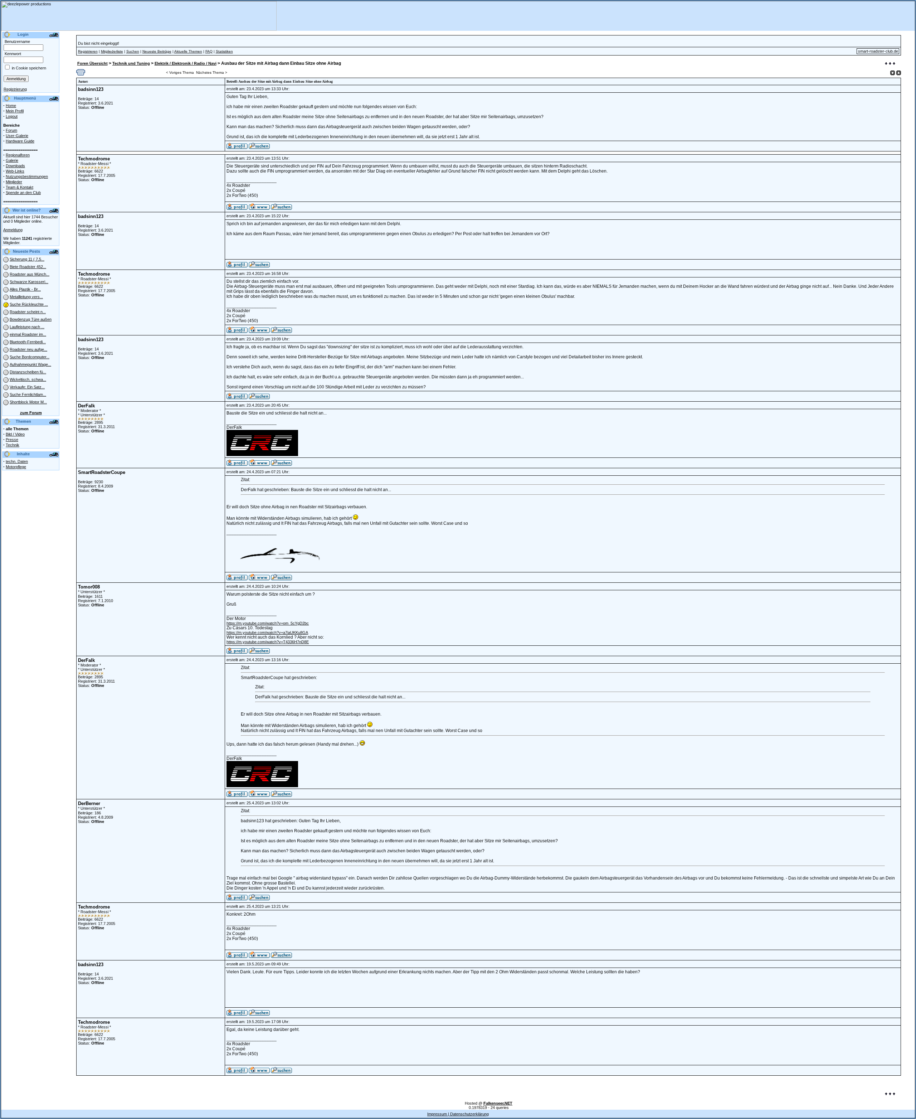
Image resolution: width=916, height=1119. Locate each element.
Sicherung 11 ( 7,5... (27, 259)
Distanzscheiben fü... (28, 372)
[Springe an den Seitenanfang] (890, 1094)
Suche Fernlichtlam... (28, 394)
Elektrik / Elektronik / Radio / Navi (185, 63)
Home (11, 105)
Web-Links (15, 171)
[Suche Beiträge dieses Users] (259, 147)
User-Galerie (17, 136)
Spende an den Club (23, 192)
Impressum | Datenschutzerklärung (458, 1114)
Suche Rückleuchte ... (29, 304)
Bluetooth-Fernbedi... (28, 342)
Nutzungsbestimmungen (27, 176)
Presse (12, 439)
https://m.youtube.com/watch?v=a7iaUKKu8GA (267, 632)
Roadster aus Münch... (29, 274)
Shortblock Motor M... (28, 402)
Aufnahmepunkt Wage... (30, 364)
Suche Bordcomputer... (29, 357)
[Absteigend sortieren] (898, 73)
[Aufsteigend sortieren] (892, 73)
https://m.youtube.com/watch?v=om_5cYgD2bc (267, 623)
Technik (12, 445)
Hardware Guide (20, 141)
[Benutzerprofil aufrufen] (237, 147)
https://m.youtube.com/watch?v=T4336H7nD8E (267, 642)
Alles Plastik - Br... (25, 289)
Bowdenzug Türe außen (31, 319)
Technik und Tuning (131, 63)
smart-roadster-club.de (878, 51)
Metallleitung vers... (26, 297)
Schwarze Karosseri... (29, 282)
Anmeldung (13, 230)
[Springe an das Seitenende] (890, 64)
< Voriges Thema (180, 72)
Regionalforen (18, 155)
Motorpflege (16, 467)
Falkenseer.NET (497, 1103)
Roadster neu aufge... (28, 349)
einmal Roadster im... (28, 334)
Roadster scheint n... (28, 312)
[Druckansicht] (80, 74)
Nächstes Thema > (211, 72)
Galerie (12, 160)
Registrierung (15, 89)
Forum (11, 130)
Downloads (15, 166)
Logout (12, 116)
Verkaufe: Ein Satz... (27, 387)
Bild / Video (15, 434)
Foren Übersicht (92, 63)
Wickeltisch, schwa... (28, 379)
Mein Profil (15, 111)
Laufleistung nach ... (27, 327)
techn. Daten (17, 461)
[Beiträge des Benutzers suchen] (281, 208)
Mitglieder (14, 182)
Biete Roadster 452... (28, 267)
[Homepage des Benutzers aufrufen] (259, 208)
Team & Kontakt (19, 187)
